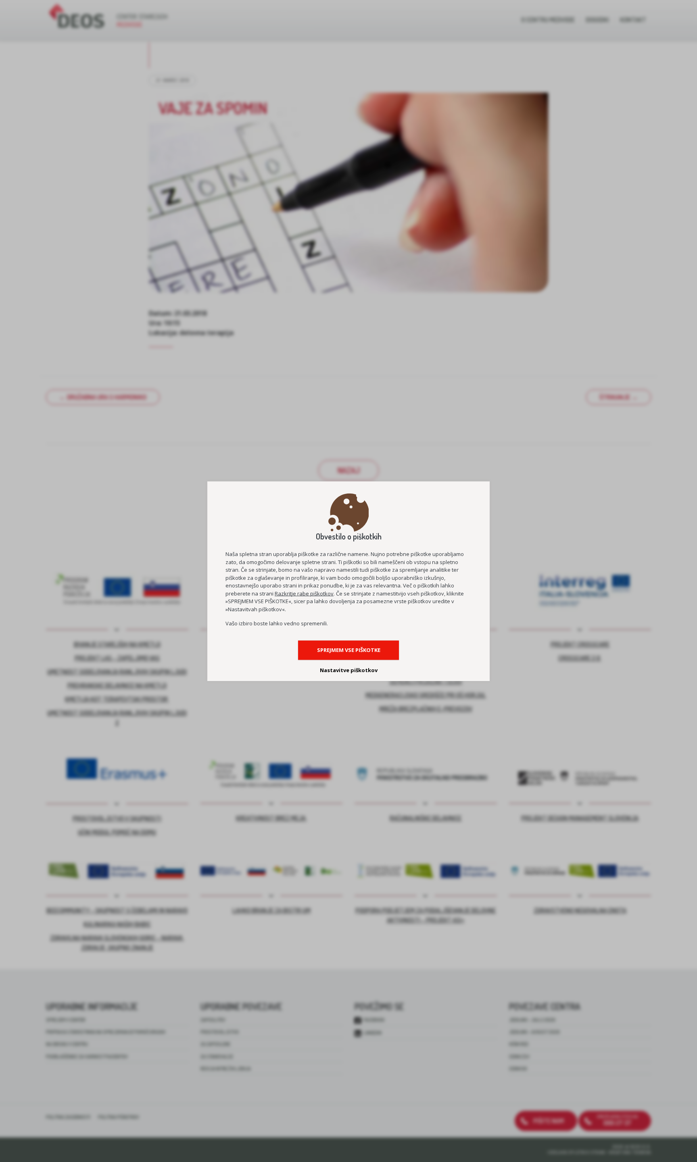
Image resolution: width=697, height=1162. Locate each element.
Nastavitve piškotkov (349, 670)
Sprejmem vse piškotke (348, 650)
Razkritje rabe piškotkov (304, 593)
